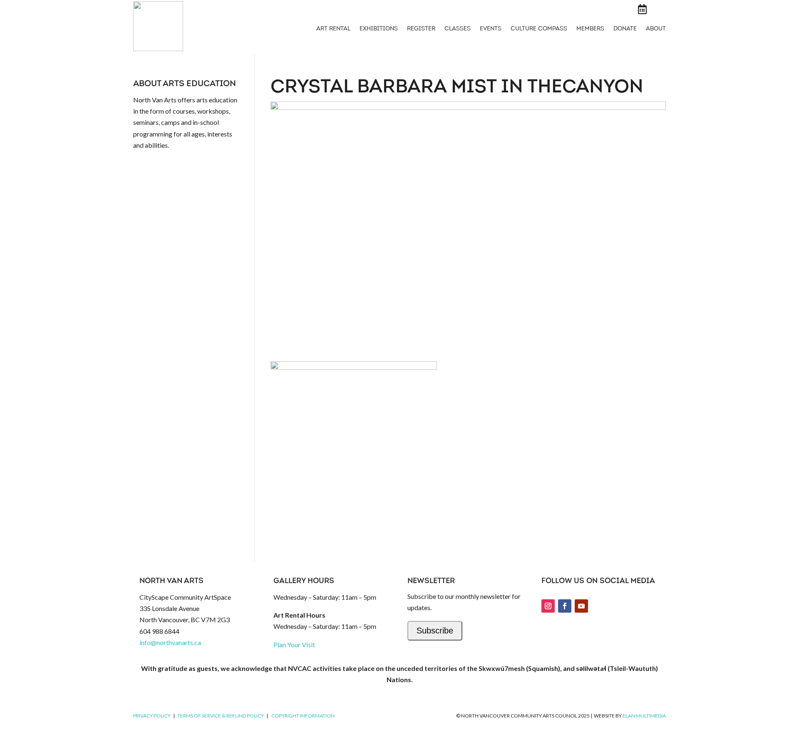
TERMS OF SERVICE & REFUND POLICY (220, 716)
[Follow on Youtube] (581, 606)
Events (490, 29)
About (656, 29)
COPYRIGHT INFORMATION (303, 716)
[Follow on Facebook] (564, 606)
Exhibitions (379, 29)
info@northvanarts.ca (170, 642)
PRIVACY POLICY (152, 716)
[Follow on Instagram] (548, 606)
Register (421, 29)
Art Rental (333, 29)
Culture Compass (539, 29)
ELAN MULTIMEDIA (644, 716)
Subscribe (435, 630)
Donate (625, 29)
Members (590, 29)
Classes (457, 29)
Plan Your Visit (294, 644)
